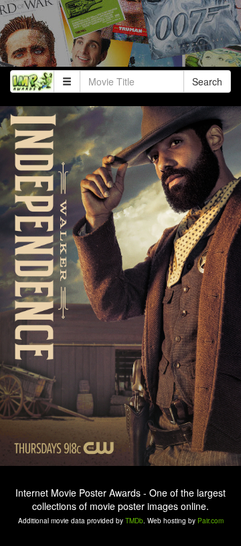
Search (207, 81)
